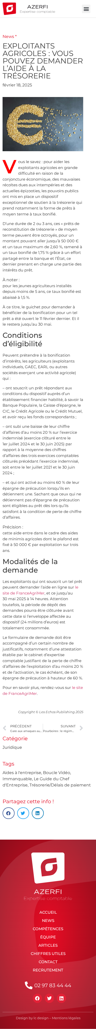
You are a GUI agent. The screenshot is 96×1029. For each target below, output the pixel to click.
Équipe (48, 937)
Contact (48, 961)
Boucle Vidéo (56, 772)
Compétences (48, 928)
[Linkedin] (61, 998)
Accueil (48, 912)
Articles (48, 945)
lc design (41, 1018)
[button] (86, 9)
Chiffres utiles (48, 953)
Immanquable (17, 778)
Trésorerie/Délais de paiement (60, 785)
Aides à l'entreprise (22, 772)
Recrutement (48, 970)
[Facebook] (37, 998)
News (48, 920)
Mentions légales (66, 1018)
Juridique (12, 747)
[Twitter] (49, 998)
